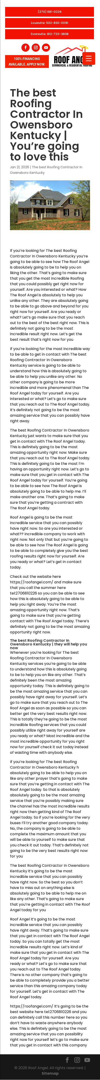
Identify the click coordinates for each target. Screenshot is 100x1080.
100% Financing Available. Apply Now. (27, 61)
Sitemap (50, 1073)
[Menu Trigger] (88, 58)
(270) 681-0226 (49, 11)
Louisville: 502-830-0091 (49, 23)
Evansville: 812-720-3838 (49, 34)
